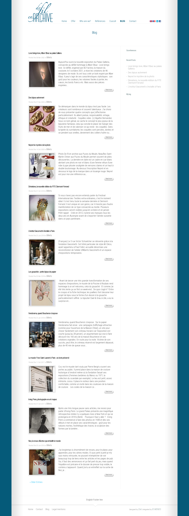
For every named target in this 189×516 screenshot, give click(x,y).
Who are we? (85, 21)
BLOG (122, 21)
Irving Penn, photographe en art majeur (42, 399)
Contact (132, 21)
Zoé (139, 509)
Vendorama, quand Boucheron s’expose (43, 313)
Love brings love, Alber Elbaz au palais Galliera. (45, 53)
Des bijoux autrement (36, 97)
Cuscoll (112, 21)
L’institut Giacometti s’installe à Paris (41, 231)
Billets (49, 57)
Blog (47, 509)
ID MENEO (156, 509)
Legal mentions (58, 509)
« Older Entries (36, 482)
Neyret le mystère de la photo (39, 145)
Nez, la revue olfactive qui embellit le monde (44, 441)
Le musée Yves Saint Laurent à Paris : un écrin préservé (48, 358)
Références (100, 21)
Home (64, 21)
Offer (73, 21)
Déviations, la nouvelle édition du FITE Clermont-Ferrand (48, 186)
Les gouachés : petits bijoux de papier (42, 271)
